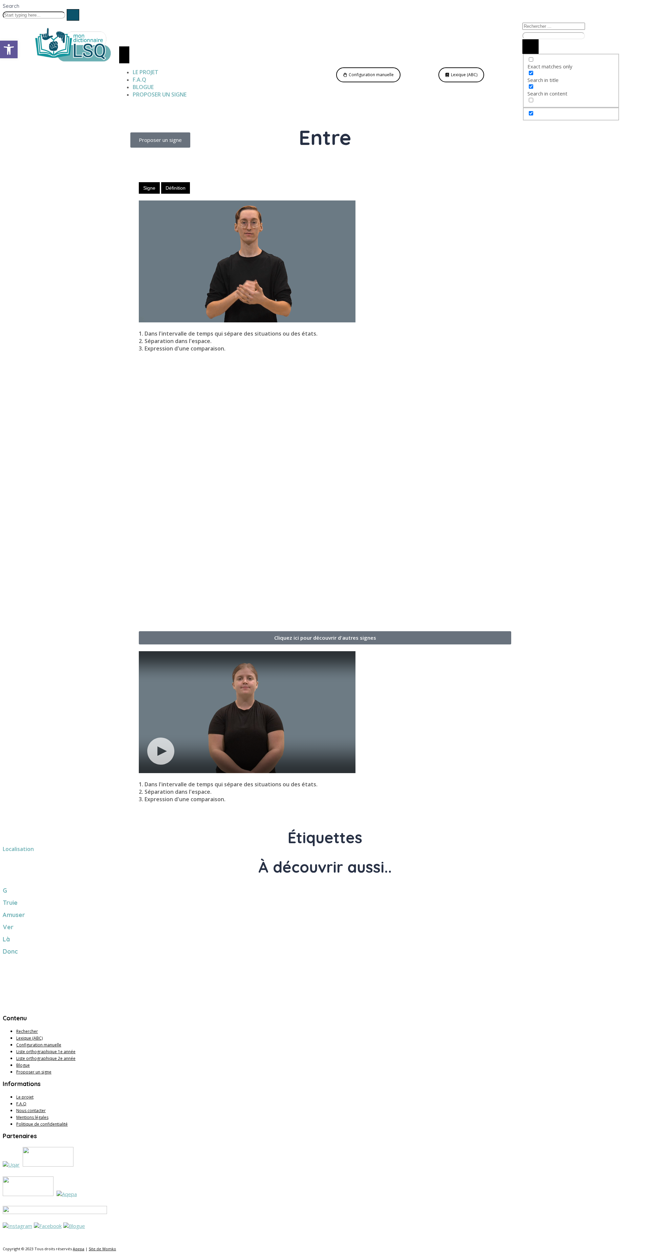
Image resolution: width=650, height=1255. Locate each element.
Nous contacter (31, 1110)
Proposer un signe (33, 1072)
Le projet (25, 1097)
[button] (325, 637)
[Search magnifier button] (530, 46)
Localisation (18, 849)
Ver (8, 927)
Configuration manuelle (38, 1045)
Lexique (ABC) (29, 1038)
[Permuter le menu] (124, 54)
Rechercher (27, 1031)
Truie (10, 903)
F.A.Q (21, 1104)
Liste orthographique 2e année (45, 1058)
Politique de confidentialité (42, 1124)
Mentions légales (32, 1117)
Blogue (23, 1065)
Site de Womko (102, 1248)
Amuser (14, 915)
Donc (10, 951)
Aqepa (78, 1248)
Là (6, 939)
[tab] (149, 188)
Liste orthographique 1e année (45, 1052)
